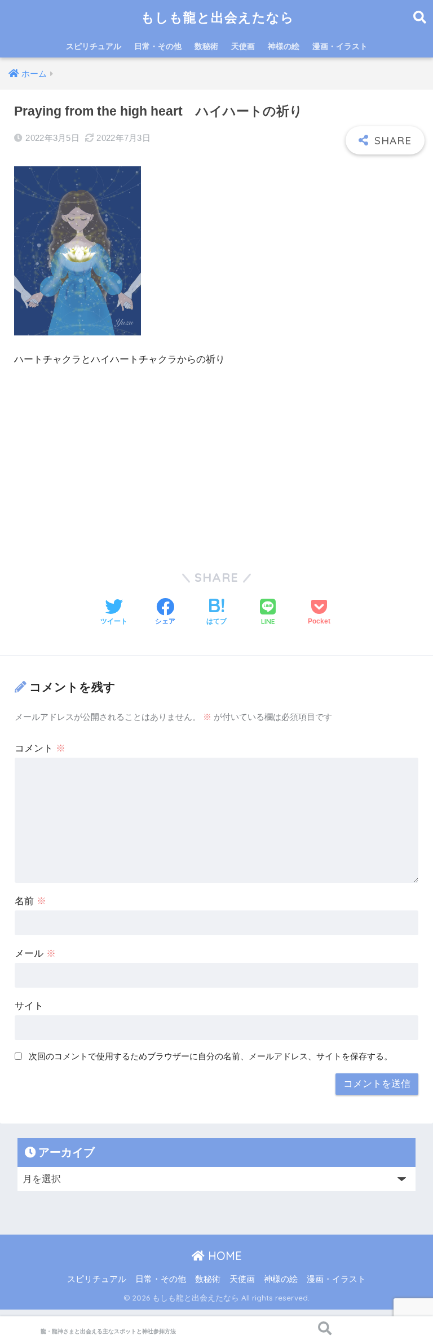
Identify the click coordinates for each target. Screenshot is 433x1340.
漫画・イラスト (340, 46)
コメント (40, 748)
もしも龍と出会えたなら (217, 17)
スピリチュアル (93, 46)
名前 (30, 901)
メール (35, 953)
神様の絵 (283, 46)
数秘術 (206, 46)
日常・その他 (158, 46)
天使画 (243, 46)
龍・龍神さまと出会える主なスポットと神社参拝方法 (108, 1331)
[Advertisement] (216, 462)
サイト (29, 1006)
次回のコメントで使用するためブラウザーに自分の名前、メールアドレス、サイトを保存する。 (210, 1056)
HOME (223, 1256)
